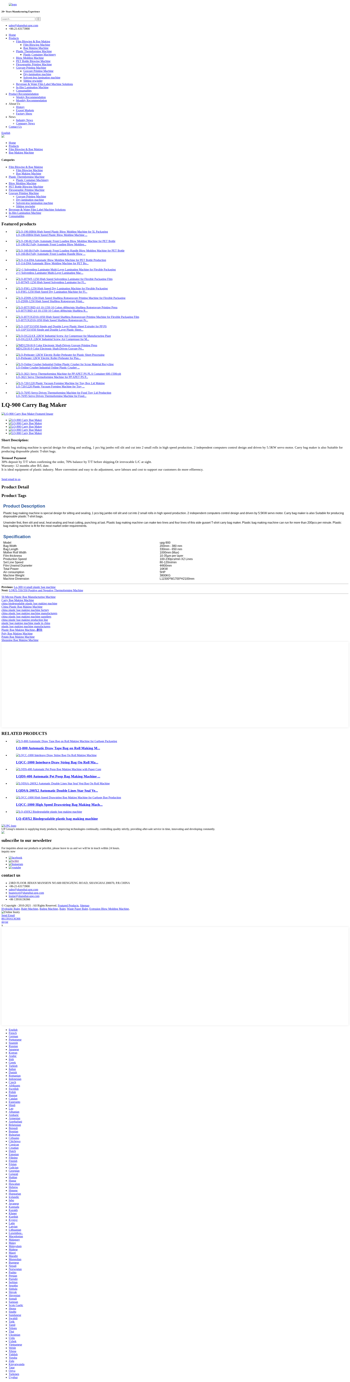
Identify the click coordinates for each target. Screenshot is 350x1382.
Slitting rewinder (32, 80)
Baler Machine (29, 908)
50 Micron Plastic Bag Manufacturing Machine (28, 596)
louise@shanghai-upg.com (24, 896)
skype (4, 921)
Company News (25, 123)
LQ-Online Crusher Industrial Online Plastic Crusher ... (48, 367)
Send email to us (10, 479)
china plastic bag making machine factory (25, 610)
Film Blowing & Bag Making (33, 41)
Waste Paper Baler (77, 908)
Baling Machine (49, 908)
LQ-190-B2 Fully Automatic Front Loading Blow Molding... (51, 244)
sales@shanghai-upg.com (23, 25)
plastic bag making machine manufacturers (25, 626)
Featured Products (68, 905)
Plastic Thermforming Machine (34, 51)
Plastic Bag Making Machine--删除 (21, 629)
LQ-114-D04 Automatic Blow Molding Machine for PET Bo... (52, 263)
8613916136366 (10, 918)
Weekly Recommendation (31, 97)
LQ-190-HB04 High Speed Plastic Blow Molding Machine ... (51, 234)
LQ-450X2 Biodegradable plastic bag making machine (57, 819)
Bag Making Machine (35, 48)
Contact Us (15, 126)
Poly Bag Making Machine (17, 633)
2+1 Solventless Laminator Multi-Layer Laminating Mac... (49, 272)
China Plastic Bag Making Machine (21, 606)
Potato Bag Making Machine (18, 636)
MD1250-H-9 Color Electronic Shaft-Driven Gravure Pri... (50, 348)
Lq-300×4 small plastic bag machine (35, 587)
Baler (62, 908)
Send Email (8, 915)
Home (12, 34)
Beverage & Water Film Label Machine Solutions (44, 84)
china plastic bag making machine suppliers (26, 616)
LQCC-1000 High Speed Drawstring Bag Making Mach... (59, 805)
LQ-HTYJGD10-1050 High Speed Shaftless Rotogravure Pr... (52, 320)
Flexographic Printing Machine (34, 64)
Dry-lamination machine (37, 74)
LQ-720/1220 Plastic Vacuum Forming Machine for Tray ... (50, 386)
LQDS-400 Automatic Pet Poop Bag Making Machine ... (58, 776)
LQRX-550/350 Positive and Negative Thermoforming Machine (46, 590)
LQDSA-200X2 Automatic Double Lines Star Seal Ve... (57, 790)
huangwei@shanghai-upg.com (26, 892)
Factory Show (24, 113)
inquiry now (8, 851)
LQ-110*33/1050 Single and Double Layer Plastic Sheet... (49, 329)
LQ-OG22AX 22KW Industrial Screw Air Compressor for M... (52, 339)
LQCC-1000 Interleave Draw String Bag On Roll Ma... (57, 762)
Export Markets (25, 110)
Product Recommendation (24, 93)
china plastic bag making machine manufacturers (29, 613)
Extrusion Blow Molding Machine (109, 908)
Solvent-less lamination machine (41, 77)
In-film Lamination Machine (32, 87)
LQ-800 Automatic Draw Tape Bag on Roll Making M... (58, 748)
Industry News (24, 120)
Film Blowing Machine (36, 44)
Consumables (24, 90)
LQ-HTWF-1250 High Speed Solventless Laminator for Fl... (51, 282)
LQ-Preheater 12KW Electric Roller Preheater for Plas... (48, 358)
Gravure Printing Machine (31, 67)
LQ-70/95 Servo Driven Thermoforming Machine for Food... (51, 396)
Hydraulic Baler (10, 908)
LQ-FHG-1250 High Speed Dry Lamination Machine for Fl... (51, 291)
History (20, 107)
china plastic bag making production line (24, 619)
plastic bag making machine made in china (25, 623)
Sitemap (84, 905)
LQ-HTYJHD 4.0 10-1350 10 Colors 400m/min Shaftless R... (52, 310)
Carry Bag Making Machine (17, 600)
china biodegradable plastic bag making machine (29, 603)
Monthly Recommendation (31, 100)
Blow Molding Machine (30, 57)
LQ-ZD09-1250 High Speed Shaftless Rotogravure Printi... (50, 301)
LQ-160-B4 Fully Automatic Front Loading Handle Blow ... (50, 253)
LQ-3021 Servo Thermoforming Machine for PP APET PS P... (52, 377)
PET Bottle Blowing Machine (33, 61)
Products (14, 38)
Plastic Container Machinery (39, 54)
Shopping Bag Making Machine (19, 640)
